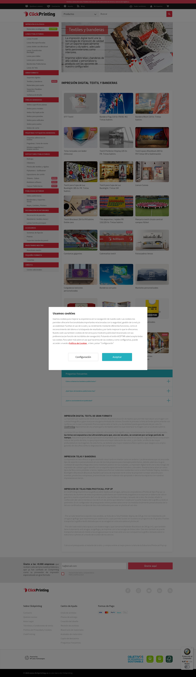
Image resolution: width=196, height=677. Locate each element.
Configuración (83, 357)
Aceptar (117, 357)
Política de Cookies (78, 343)
